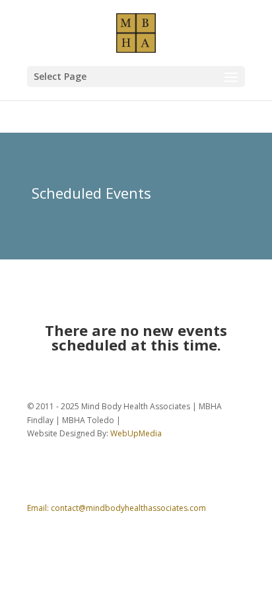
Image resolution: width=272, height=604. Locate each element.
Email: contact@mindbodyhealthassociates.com (116, 508)
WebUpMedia (136, 433)
